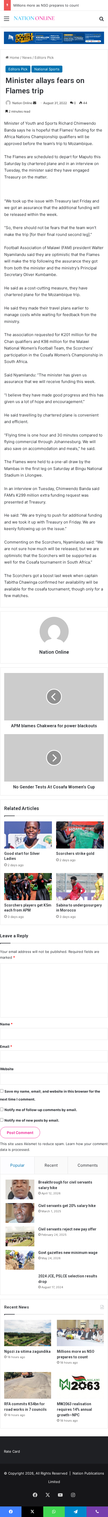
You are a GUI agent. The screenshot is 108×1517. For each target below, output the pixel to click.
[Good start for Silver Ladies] (28, 835)
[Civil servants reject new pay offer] (20, 1236)
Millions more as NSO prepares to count (46, 5)
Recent (51, 1165)
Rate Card (12, 1451)
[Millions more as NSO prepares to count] (80, 1333)
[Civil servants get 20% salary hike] (20, 1213)
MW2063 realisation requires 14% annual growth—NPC (74, 1409)
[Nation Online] (34, 18)
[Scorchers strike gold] (80, 835)
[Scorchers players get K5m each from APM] (28, 886)
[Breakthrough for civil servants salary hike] (20, 1189)
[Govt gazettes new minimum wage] (20, 1260)
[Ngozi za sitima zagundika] (27, 1333)
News (27, 57)
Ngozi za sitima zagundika (27, 1351)
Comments (88, 1165)
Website (7, 1069)
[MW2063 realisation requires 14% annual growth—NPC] (80, 1385)
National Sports (47, 69)
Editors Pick (44, 57)
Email (6, 1046)
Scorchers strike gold (75, 853)
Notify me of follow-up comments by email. (40, 1110)
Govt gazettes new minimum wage (68, 1253)
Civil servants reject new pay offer (67, 1229)
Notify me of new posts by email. (31, 1120)
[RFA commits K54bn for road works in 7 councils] (27, 1385)
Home (14, 57)
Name (6, 1024)
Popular (17, 1165)
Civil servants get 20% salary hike (67, 1206)
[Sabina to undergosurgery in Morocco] (80, 886)
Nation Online (22, 103)
